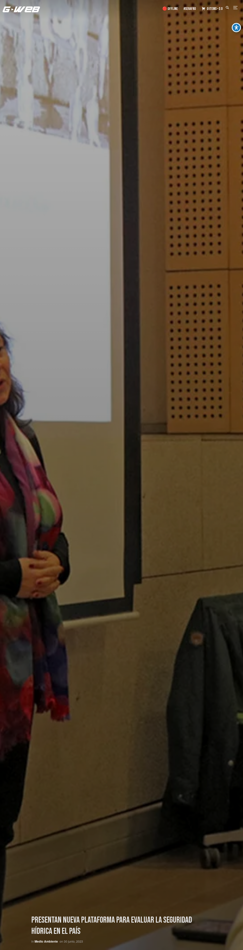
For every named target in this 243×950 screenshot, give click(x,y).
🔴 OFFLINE (170, 8)
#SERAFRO (190, 8)
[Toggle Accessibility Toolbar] (236, 27)
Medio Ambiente (46, 941)
